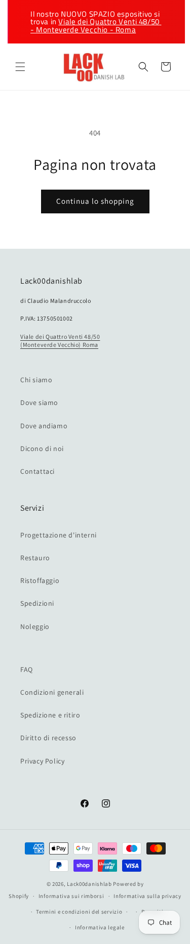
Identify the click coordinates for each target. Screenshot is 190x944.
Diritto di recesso (48, 737)
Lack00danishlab (89, 883)
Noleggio (35, 626)
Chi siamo (36, 379)
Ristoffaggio (39, 580)
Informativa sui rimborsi (71, 896)
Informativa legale (100, 927)
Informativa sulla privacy (147, 896)
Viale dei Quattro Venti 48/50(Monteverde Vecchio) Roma (60, 340)
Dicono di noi (42, 448)
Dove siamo (39, 402)
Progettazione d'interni (58, 535)
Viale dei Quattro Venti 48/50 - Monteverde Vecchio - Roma (95, 25)
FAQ (26, 669)
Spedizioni (37, 603)
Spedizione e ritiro (50, 715)
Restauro (35, 557)
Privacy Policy (42, 761)
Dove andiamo (43, 425)
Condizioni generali (52, 692)
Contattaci (37, 471)
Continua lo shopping (95, 201)
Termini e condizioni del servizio (79, 911)
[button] (20, 67)
